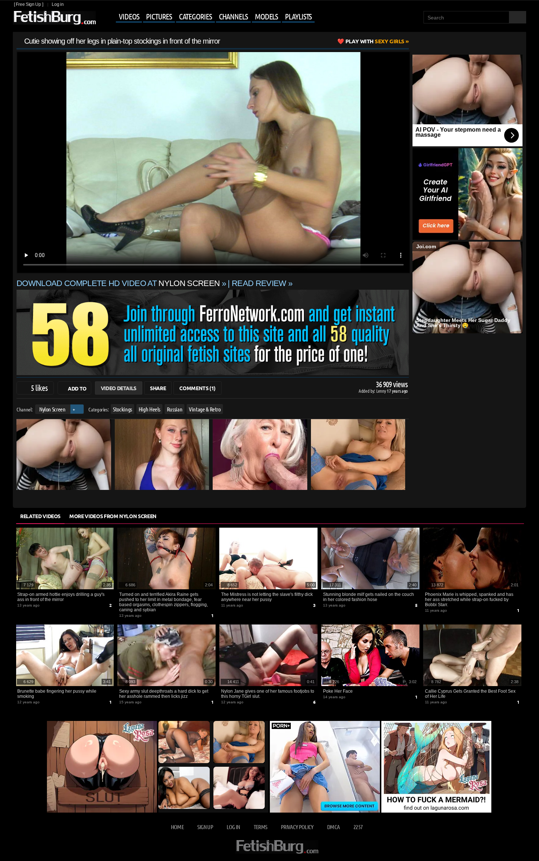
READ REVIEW (259, 283)
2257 (358, 826)
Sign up (205, 826)
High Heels (150, 409)
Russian (175, 409)
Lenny (381, 391)
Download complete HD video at (118, 283)
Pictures (159, 16)
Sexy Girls (374, 41)
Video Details (118, 388)
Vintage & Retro (205, 409)
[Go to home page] (54, 18)
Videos (129, 16)
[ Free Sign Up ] (28, 4)
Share (158, 388)
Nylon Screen (52, 409)
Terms (260, 826)
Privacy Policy (297, 826)
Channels (233, 16)
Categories (195, 16)
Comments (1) (197, 388)
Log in (57, 4)
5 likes (39, 387)
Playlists (298, 16)
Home (177, 826)
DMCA (333, 826)
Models (266, 16)
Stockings (122, 409)
